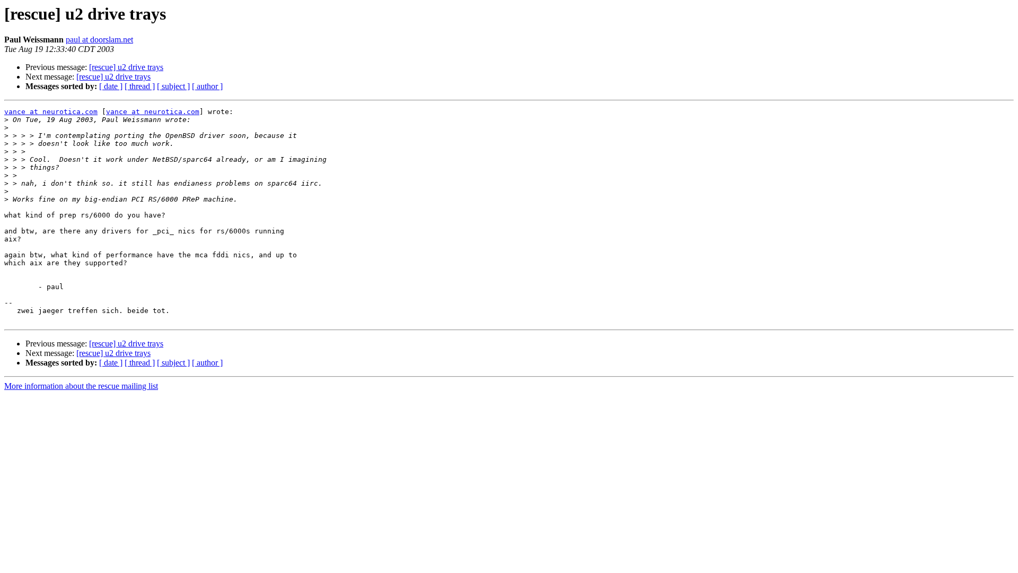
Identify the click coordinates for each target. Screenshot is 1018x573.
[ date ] (110, 86)
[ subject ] (173, 86)
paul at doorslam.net (99, 39)
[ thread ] (140, 86)
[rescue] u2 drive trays (126, 67)
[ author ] (207, 86)
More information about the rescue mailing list (81, 385)
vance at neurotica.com (51, 112)
